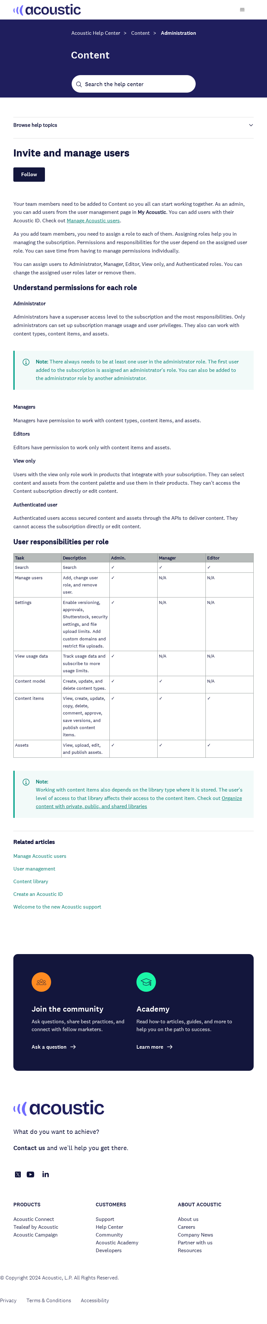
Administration (178, 33)
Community (109, 1234)
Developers (109, 1250)
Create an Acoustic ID (38, 894)
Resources (190, 1250)
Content (140, 33)
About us (188, 1219)
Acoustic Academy (117, 1242)
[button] (133, 125)
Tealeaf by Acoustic (35, 1227)
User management (34, 868)
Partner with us (195, 1242)
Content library (30, 881)
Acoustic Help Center (95, 33)
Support (105, 1219)
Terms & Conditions (48, 1300)
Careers (186, 1227)
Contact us (29, 1148)
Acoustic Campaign (35, 1234)
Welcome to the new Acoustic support (57, 906)
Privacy (8, 1300)
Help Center (109, 1227)
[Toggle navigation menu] (242, 10)
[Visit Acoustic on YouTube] (30, 1177)
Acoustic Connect (33, 1219)
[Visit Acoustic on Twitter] (18, 1175)
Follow (29, 174)
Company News (195, 1234)
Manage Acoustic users (93, 220)
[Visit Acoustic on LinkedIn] (45, 1177)
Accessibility (95, 1300)
